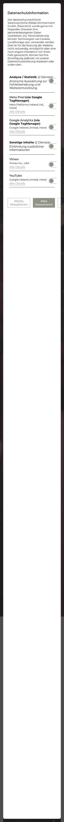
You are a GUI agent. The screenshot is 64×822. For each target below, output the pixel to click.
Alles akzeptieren (44, 202)
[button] (51, 81)
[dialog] (32, 411)
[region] (32, 132)
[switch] (51, 80)
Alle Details (17, 111)
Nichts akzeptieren (19, 202)
